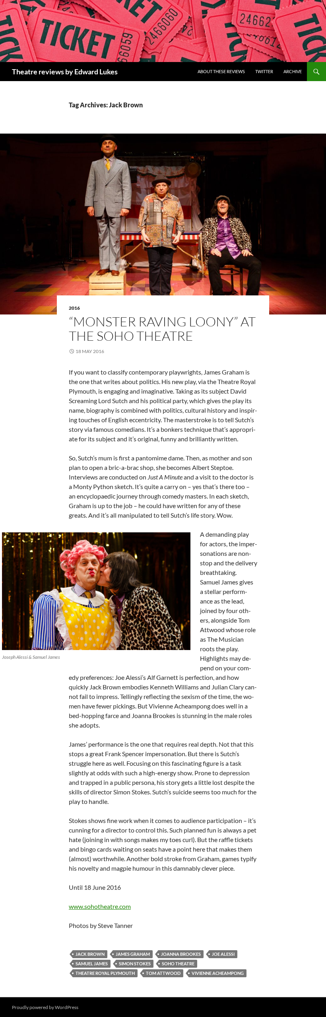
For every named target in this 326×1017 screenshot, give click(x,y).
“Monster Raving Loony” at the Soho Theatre (162, 328)
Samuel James (92, 963)
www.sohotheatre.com (100, 906)
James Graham (133, 954)
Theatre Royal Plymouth (105, 973)
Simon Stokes (135, 963)
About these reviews (221, 71)
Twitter (264, 71)
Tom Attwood (163, 973)
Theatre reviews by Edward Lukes (65, 71)
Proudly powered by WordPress (45, 1007)
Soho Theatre (178, 963)
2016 (74, 308)
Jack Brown (90, 954)
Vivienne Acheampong (218, 973)
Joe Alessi (223, 954)
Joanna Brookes (181, 954)
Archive (292, 71)
